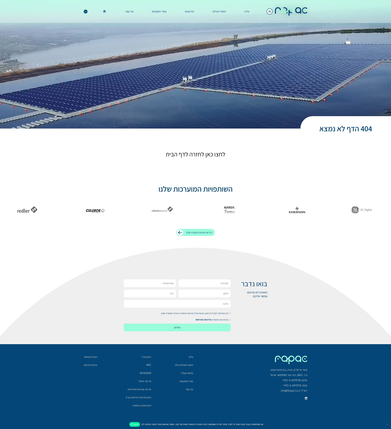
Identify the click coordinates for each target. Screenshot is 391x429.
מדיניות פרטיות (90, 365)
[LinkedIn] (104, 11)
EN (85, 11)
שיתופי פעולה (187, 373)
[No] (387, 424)
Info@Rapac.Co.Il (290, 390)
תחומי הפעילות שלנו (184, 365)
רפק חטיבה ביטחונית (141, 405)
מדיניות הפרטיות (203, 319)
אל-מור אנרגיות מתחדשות (139, 389)
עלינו (246, 11)
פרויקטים (189, 11)
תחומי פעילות (219, 11)
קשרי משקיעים (159, 11)
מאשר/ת (134, 424)
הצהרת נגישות (90, 357)
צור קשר (129, 11)
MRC (148, 365)
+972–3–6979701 (292, 385)
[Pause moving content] (270, 11)
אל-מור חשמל (145, 381)
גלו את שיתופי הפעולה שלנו (199, 232)
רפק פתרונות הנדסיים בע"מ (138, 397)
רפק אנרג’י (146, 357)
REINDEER (145, 373)
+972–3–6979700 (291, 380)
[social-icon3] (306, 398)
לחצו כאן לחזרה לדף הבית (195, 154)
